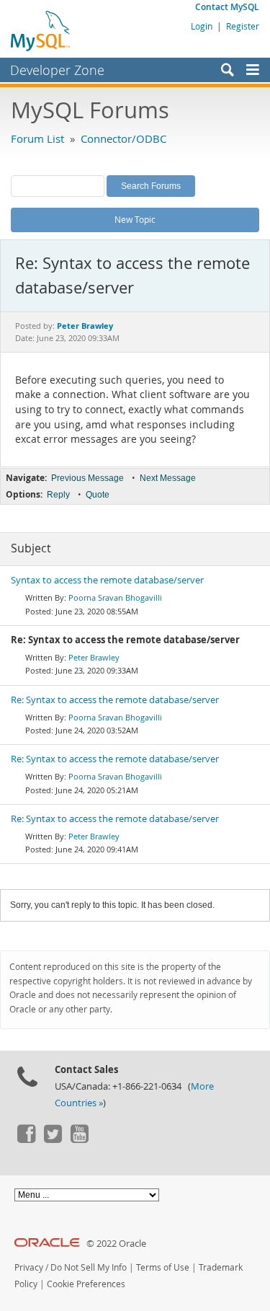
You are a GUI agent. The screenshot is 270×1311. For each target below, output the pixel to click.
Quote (97, 495)
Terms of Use (162, 1267)
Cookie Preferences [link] (86, 1284)
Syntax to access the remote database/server (107, 580)
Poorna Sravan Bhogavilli (115, 597)
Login (201, 26)
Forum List (37, 138)
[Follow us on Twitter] (52, 1139)
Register (242, 26)
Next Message (168, 478)
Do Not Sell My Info (88, 1267)
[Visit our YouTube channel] (79, 1139)
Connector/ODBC (123, 138)
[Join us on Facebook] (25, 1139)
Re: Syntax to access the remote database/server (115, 700)
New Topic (135, 219)
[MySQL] (41, 30)
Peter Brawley (94, 657)
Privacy (28, 1267)
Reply (58, 495)
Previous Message (87, 478)
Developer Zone (57, 70)
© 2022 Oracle (116, 1243)
